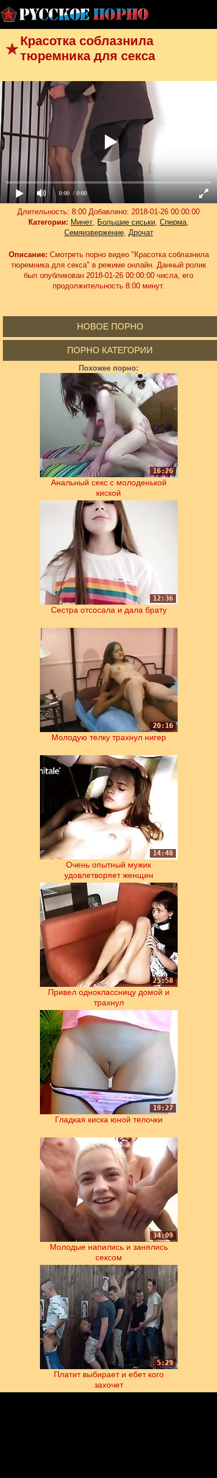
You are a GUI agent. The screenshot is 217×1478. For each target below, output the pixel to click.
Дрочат (140, 232)
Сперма (173, 222)
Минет (82, 222)
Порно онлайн (75, 14)
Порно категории (110, 350)
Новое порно (110, 326)
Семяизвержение (94, 232)
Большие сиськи (126, 222)
